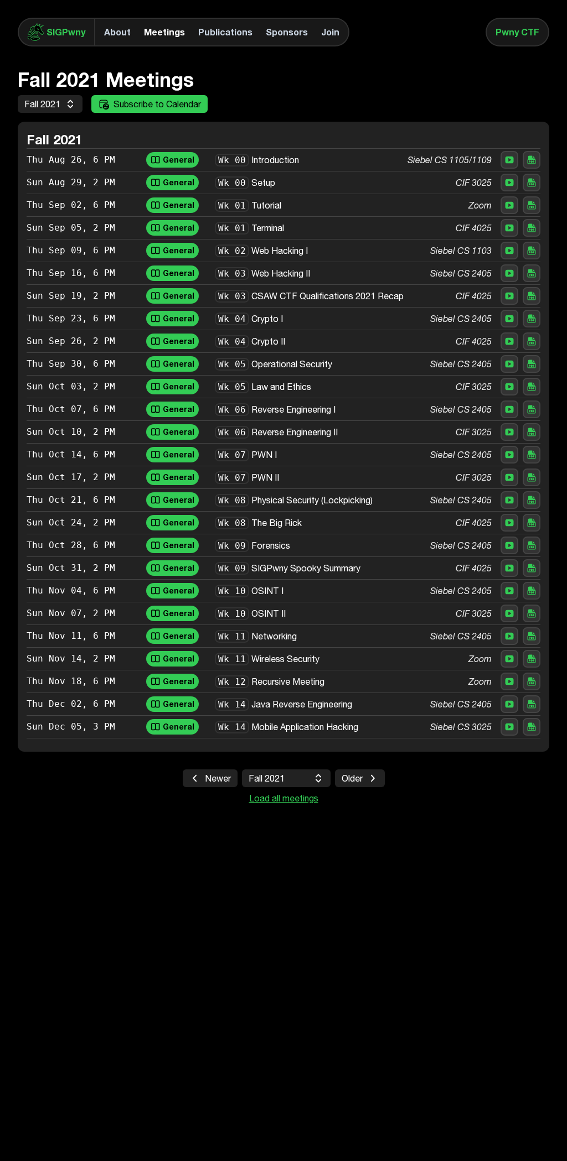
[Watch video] (509, 160)
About (117, 32)
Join (330, 32)
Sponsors (287, 32)
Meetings (164, 32)
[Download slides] (531, 160)
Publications (225, 32)
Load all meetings (283, 798)
